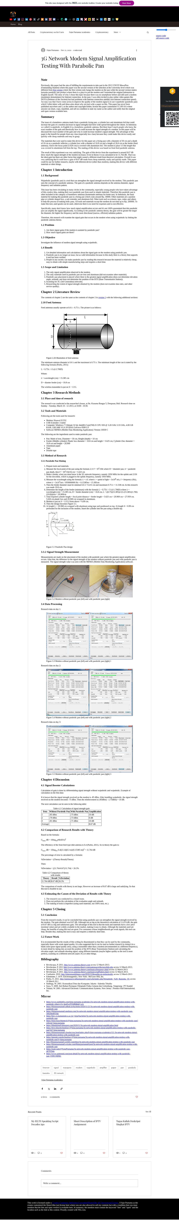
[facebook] (18, 19)
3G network (59, 1073)
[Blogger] (42, 19)
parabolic (132, 1067)
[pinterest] (30, 19)
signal (56, 1067)
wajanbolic (91, 1067)
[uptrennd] (66, 19)
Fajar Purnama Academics (79, 32)
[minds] (117, 19)
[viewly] (77, 19)
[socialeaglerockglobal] (113, 19)
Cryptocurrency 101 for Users (52, 32)
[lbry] (70, 19)
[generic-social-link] (38, 19)
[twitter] (14, 19)
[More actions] (136, 50)
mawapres (67, 1067)
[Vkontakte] (46, 19)
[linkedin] (26, 19)
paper (113, 1067)
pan (122, 1067)
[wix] (109, 19)
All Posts (31, 32)
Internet (46, 1067)
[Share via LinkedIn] (55, 1088)
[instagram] (22, 19)
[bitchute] (85, 19)
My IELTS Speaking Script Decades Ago (44, 1123)
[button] (148, 32)
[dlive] (89, 19)
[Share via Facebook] (42, 1088)
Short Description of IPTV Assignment (87, 1123)
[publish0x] (58, 19)
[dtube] (93, 19)
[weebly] (101, 19)
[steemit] (62, 19)
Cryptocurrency (102, 32)
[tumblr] (34, 19)
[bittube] (73, 19)
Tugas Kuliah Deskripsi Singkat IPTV (128, 1123)
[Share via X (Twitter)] (48, 1088)
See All (148, 1111)
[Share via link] (61, 1088)
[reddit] (50, 19)
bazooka (46, 1073)
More (116, 32)
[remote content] (89, 567)
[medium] (97, 19)
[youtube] (11, 19)
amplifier (103, 1067)
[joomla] (105, 19)
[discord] (54, 19)
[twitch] (81, 19)
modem (79, 1067)
